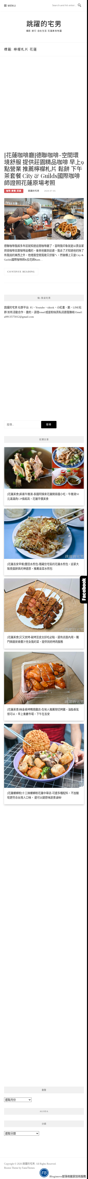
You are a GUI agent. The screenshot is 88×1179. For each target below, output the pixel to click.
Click (84, 589)
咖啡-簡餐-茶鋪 (13, 191)
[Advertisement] (44, 108)
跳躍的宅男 (44, 24)
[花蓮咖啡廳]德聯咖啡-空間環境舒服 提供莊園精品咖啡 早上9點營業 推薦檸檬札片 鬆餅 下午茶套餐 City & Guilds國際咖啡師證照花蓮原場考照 (44, 168)
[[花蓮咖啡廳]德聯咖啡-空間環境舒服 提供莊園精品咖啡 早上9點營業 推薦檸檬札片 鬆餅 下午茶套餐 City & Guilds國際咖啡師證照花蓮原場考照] (44, 218)
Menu (12, 5)
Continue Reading (21, 271)
